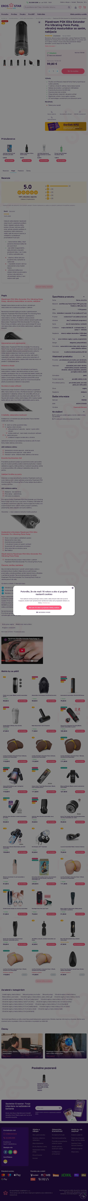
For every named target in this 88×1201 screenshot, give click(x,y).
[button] (44, 612)
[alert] (44, 600)
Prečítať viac (46, 603)
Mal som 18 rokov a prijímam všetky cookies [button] (44, 607)
